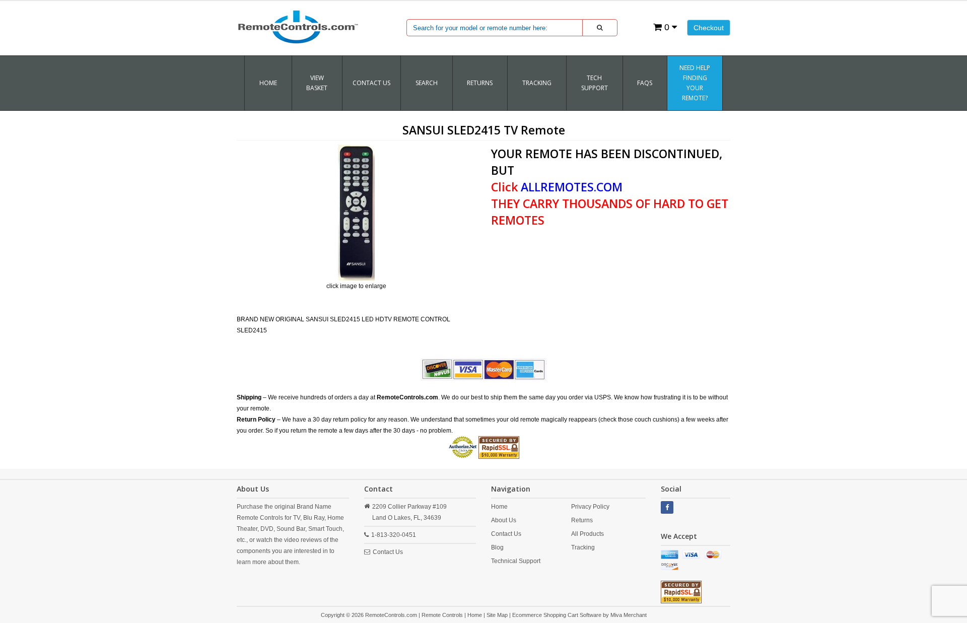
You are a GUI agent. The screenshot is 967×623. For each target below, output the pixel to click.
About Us (503, 520)
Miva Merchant (628, 615)
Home (268, 83)
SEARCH (427, 83)
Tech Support (594, 83)
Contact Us (371, 83)
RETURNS (480, 83)
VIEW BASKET (316, 83)
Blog (497, 547)
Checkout (709, 28)
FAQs (644, 83)
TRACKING (536, 83)
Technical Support (515, 561)
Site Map (497, 615)
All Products (587, 533)
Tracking (583, 547)
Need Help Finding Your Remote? (694, 82)
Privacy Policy (590, 506)
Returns (582, 520)
